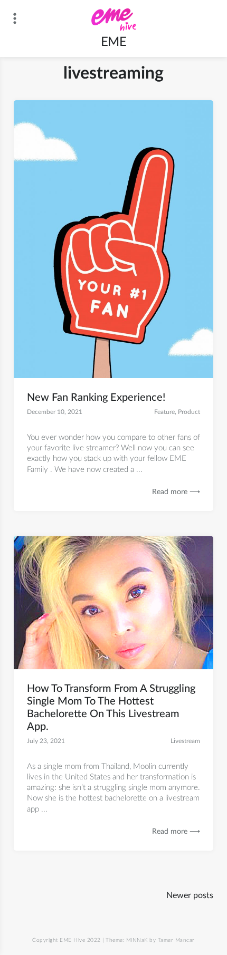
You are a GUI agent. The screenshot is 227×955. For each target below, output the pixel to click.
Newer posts (189, 895)
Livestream (185, 741)
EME (114, 42)
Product (189, 412)
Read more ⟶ (176, 492)
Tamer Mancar (176, 940)
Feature (164, 412)
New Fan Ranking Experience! (96, 397)
